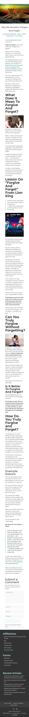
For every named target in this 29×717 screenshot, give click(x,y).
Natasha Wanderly (10, 34)
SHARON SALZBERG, (14, 548)
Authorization (7, 665)
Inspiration (9, 36)
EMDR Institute (7, 643)
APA (5, 640)
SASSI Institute (7, 647)
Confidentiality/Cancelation (10, 663)
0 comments (19, 36)
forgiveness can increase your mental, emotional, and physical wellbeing (14, 67)
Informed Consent (8, 660)
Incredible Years (8, 645)
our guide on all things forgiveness (14, 562)
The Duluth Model (8, 650)
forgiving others (12, 60)
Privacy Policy (13, 705)
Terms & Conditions (18, 703)
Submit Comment (13, 621)
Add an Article (7, 703)
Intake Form (7, 658)
